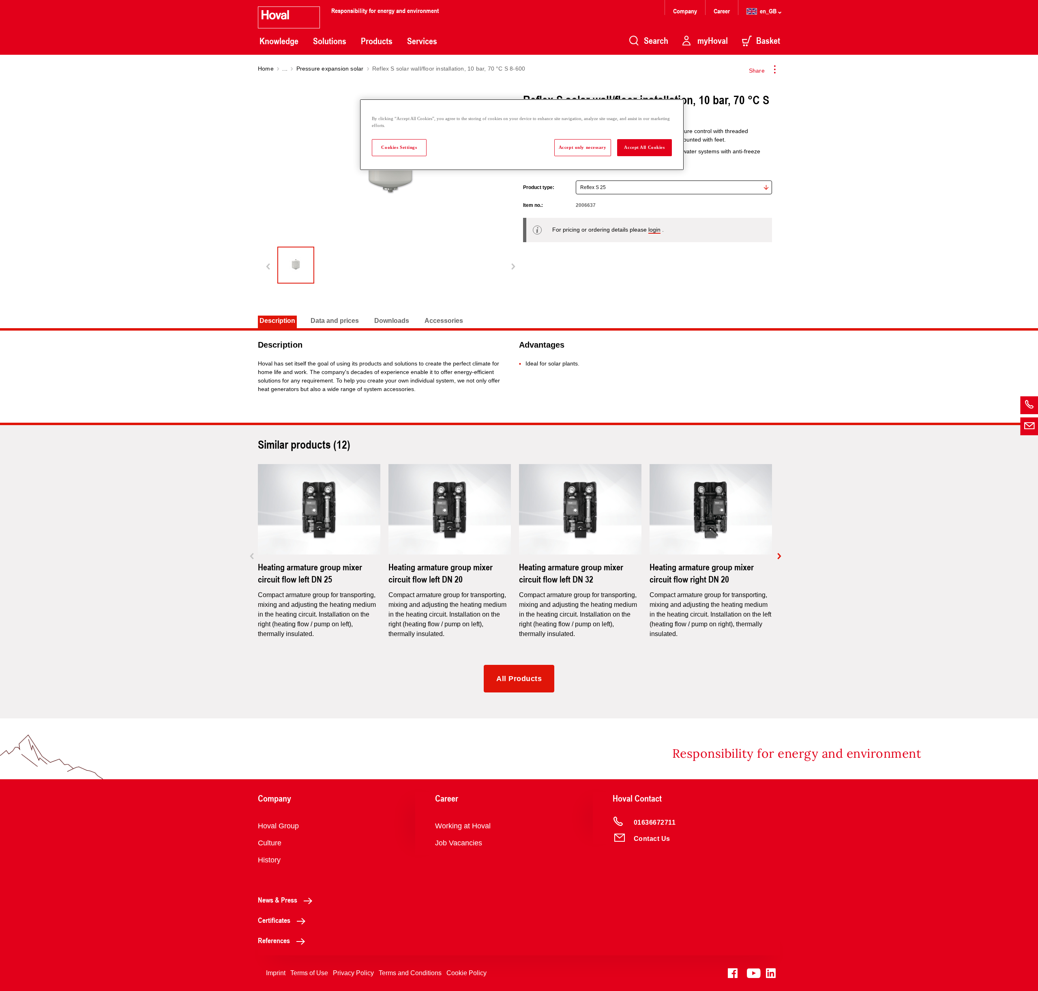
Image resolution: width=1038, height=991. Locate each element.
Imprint (275, 973)
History (269, 860)
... (284, 68)
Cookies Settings (399, 147)
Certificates (274, 920)
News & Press (277, 899)
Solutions (329, 41)
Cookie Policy (466, 973)
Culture (269, 843)
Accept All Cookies (644, 147)
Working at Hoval (463, 826)
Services (422, 41)
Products (376, 41)
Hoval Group (278, 826)
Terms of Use (309, 973)
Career (722, 10)
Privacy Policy (353, 973)
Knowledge (279, 41)
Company (686, 10)
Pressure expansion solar (330, 68)
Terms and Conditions (410, 973)
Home (266, 68)
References (274, 940)
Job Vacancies (458, 843)
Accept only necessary (583, 147)
